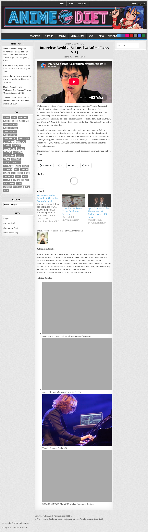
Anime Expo (69, 43)
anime (14, 117)
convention (18, 152)
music (19, 173)
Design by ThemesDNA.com (14, 528)
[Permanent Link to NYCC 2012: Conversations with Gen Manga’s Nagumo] (77, 333)
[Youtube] (131, 35)
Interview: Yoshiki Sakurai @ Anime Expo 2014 (74, 49)
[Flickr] (127, 35)
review (16, 180)
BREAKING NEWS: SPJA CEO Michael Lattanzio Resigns (68, 504)
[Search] (135, 35)
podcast (7, 180)
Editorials (49, 36)
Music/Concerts (77, 36)
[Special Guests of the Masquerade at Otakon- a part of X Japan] (99, 200)
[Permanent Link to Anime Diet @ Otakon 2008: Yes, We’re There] (77, 389)
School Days (9, 183)
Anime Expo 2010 (10, 131)
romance (24, 180)
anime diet (23, 117)
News (91, 36)
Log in (6, 218)
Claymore (17, 145)
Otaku (18, 176)
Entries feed (9, 223)
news (27, 173)
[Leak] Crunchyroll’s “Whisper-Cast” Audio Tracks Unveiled (17, 90)
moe (13, 173)
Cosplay (20, 155)
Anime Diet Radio (10, 121)
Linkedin (79, 231)
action (6, 117)
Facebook (57, 231)
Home (62, 3)
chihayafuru (9, 141)
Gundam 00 (8, 166)
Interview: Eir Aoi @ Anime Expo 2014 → (53, 516)
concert (7, 152)
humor (25, 166)
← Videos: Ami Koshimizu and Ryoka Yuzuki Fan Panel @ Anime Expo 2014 (69, 519)
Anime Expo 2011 (10, 135)
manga (6, 173)
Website (41, 272)
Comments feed (10, 228)
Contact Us (82, 3)
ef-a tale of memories (12, 162)
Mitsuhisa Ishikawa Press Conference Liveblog (72, 211)
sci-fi (19, 183)
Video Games (113, 36)
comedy (21, 148)
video (6, 190)
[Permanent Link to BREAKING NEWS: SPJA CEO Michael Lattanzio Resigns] (77, 501)
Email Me (86, 272)
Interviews (62, 36)
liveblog (24, 169)
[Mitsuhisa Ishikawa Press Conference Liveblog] (73, 200)
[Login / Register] (143, 35)
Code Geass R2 (9, 148)
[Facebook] (123, 35)
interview (8, 169)
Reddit (65, 231)
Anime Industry (10, 138)
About (71, 3)
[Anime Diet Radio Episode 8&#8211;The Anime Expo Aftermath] (49, 208)
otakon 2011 (8, 176)
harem (17, 166)
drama (6, 159)
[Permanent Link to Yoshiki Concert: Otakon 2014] (77, 445)
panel (25, 176)
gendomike (68, 56)
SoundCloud (76, 272)
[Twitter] (119, 35)
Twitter (48, 231)
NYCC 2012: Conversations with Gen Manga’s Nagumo (67, 336)
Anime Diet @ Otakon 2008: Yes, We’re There (63, 392)
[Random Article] (139, 35)
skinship (7, 187)
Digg (73, 231)
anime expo (23, 121)
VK (69, 231)
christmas (20, 141)
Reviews (101, 36)
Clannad (7, 145)
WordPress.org (10, 233)
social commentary (21, 187)
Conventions (35, 36)
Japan (16, 169)
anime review (24, 138)
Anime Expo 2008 (10, 128)
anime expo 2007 (10, 124)
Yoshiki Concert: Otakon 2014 (55, 448)
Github (67, 272)
